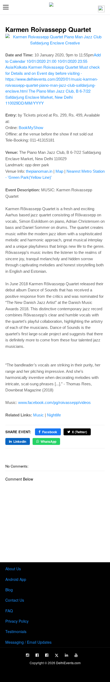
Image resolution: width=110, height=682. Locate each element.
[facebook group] (46, 655)
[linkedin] (66, 655)
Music (38, 415)
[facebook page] (37, 655)
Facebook (49, 431)
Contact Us (14, 600)
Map (59, 171)
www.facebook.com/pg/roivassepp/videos (54, 402)
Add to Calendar (53, 79)
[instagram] (27, 655)
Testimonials (15, 631)
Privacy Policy (17, 621)
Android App (15, 579)
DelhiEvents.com (68, 662)
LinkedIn (19, 441)
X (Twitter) (79, 431)
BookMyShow (31, 127)
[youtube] (76, 655)
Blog (9, 589)
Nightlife (54, 415)
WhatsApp (48, 441)
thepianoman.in (39, 171)
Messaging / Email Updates (28, 642)
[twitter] (56, 655)
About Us (13, 568)
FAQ (9, 610)
